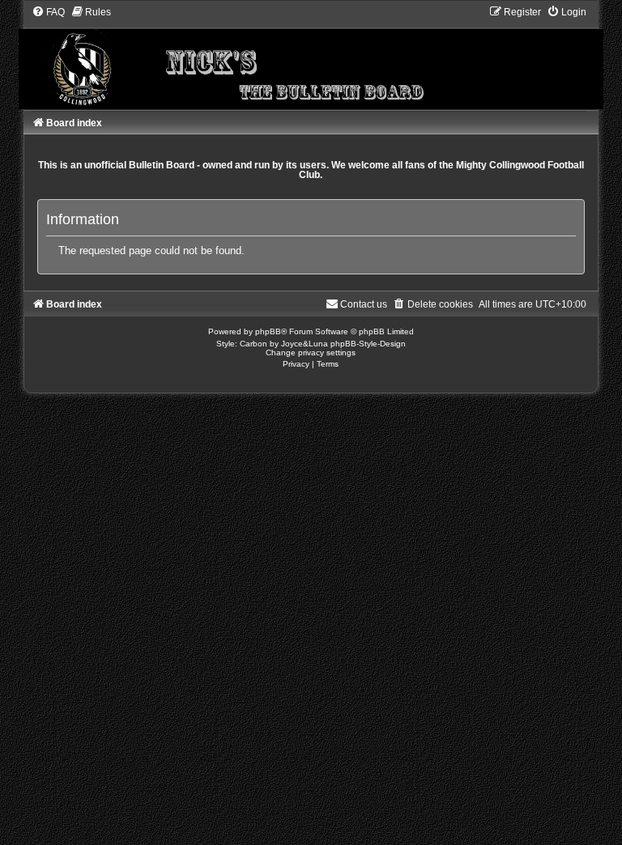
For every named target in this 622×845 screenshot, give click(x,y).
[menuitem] (48, 12)
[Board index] (311, 57)
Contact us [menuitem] (363, 304)
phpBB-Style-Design (368, 343)
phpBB (268, 331)
